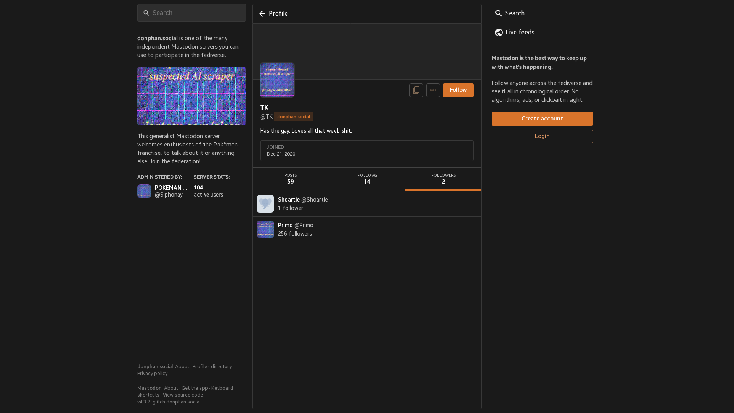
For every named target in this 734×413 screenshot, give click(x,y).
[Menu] (433, 90)
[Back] (261, 13)
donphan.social (293, 117)
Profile (278, 14)
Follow (458, 90)
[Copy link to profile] (416, 90)
